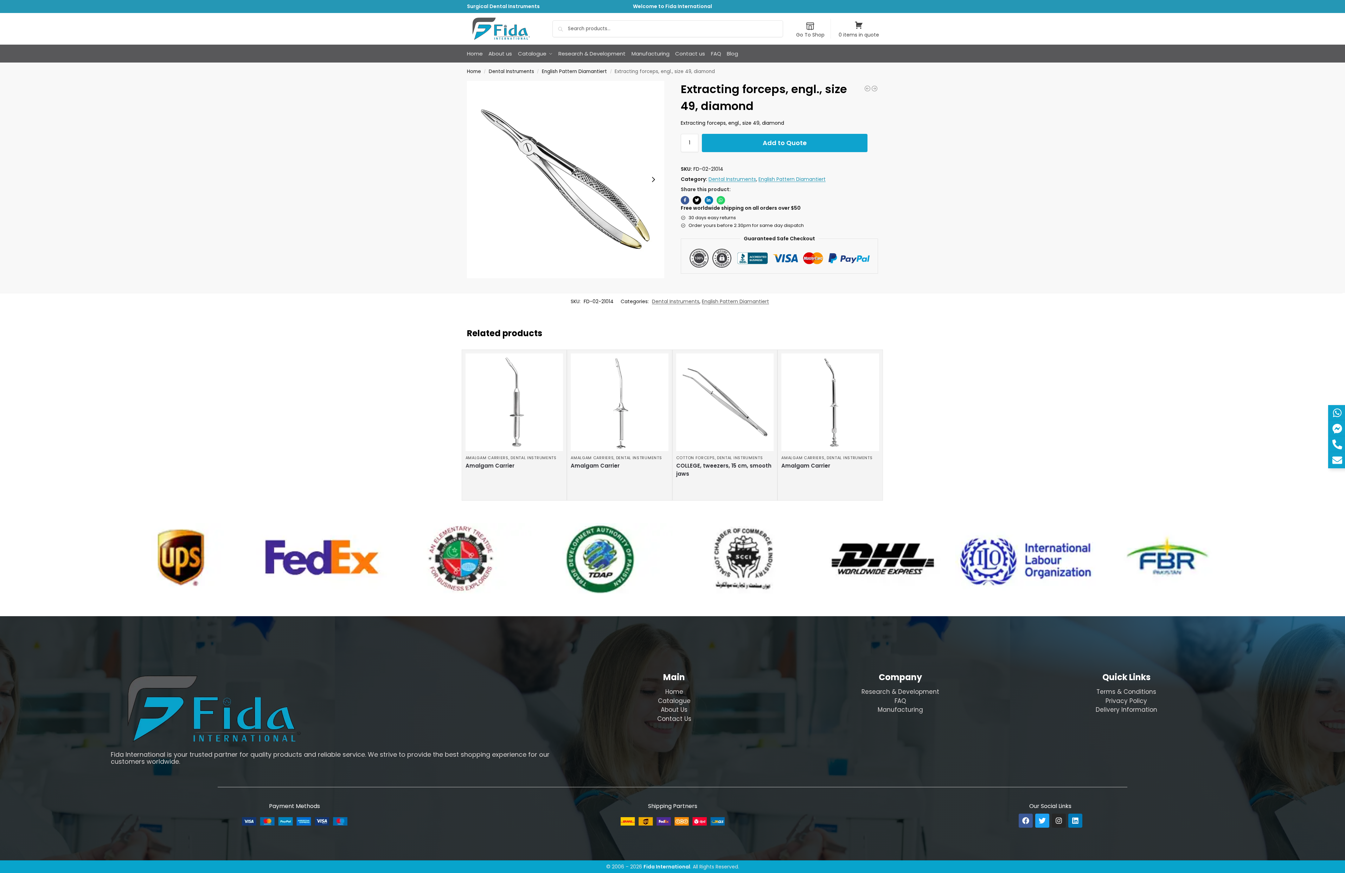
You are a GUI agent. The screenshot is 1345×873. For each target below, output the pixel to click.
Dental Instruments (511, 71)
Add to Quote (785, 142)
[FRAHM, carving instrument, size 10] (867, 88)
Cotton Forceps (695, 458)
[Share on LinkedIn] (709, 200)
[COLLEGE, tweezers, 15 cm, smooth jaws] (725, 402)
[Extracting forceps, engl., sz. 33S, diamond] (874, 88)
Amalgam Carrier (490, 465)
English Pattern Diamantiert (574, 71)
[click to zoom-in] (566, 179)
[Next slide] (653, 179)
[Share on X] (697, 200)
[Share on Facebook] (685, 200)
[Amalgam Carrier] (514, 402)
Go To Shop (810, 34)
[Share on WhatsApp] (721, 200)
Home (474, 71)
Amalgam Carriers (487, 458)
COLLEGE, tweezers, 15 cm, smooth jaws (723, 469)
